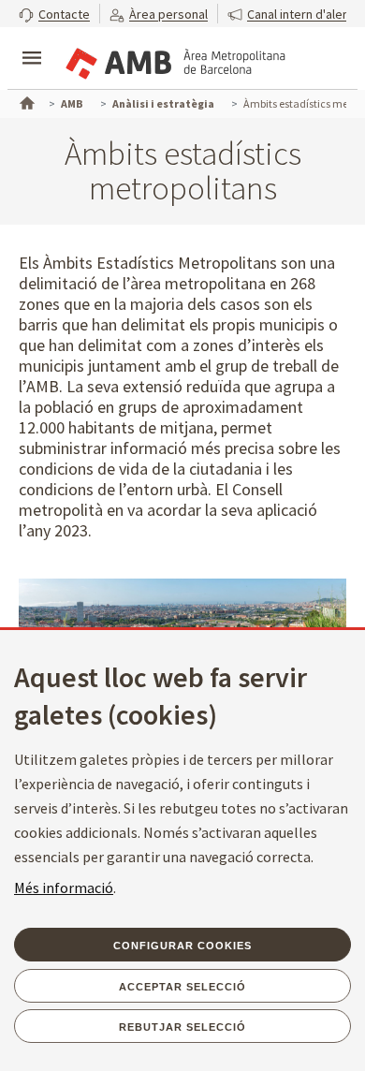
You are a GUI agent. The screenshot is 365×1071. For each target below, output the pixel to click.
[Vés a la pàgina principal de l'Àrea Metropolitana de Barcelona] (174, 60)
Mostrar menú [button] (32, 42)
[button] (54, 13)
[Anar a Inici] (25, 101)
